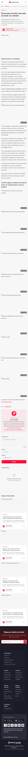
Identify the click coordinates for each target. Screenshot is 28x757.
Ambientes (7, 6)
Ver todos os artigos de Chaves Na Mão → (14, 429)
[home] (14, 743)
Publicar (14, 461)
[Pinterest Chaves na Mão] (22, 725)
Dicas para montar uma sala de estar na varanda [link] (19, 6)
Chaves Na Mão (14, 419)
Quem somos (7, 655)
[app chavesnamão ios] (19, 720)
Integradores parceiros (8, 659)
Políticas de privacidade (18, 749)
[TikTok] (12, 725)
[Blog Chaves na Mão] (14, 2)
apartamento (8, 406)
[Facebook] (5, 725)
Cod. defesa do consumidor (9, 664)
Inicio (2, 6)
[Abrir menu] (2, 2)
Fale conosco (7, 657)
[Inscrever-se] (25, 641)
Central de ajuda (7, 708)
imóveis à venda (7, 402)
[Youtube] (8, 725)
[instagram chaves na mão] (15, 725)
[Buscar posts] (26, 2)
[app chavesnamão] (9, 720)
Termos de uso (7, 749)
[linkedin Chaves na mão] (19, 725)
